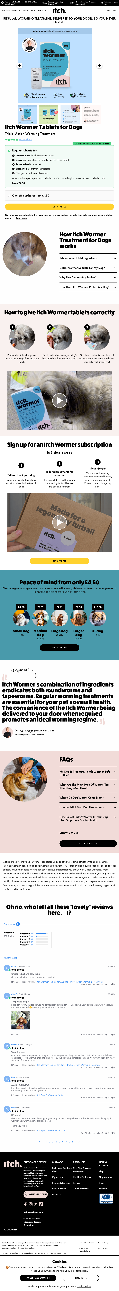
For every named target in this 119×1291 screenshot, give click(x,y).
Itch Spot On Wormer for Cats (51, 1095)
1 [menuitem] (46, 1141)
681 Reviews (25, 139)
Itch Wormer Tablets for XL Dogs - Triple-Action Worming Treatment (69, 981)
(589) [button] (33, 933)
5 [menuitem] (59, 1141)
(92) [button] (32, 936)
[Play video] (59, 400)
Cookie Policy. (84, 1286)
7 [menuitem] (66, 1141)
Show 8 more (69, 832)
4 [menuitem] (56, 1141)
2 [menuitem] (49, 1141)
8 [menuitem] (69, 1141)
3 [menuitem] (52, 1141)
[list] (63, 1021)
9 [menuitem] (72, 1141)
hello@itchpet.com (34, 1212)
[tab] (10, 958)
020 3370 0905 (32, 1218)
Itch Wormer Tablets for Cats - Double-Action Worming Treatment (68, 1065)
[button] (16, 981)
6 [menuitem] (62, 1141)
